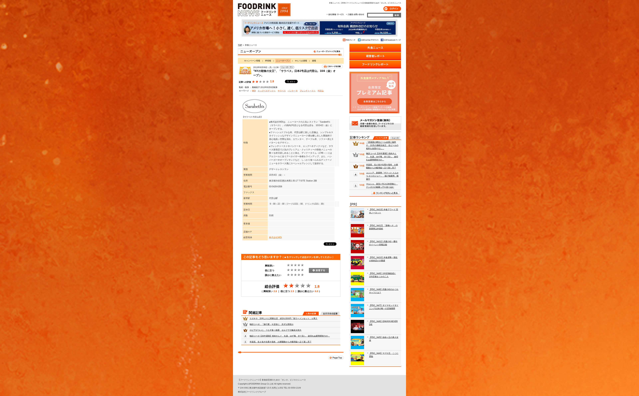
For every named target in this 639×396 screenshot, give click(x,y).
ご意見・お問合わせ (355, 14)
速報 (314, 61)
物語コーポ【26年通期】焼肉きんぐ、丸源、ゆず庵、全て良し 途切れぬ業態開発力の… (290, 336)
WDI (254, 91)
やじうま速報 (301, 61)
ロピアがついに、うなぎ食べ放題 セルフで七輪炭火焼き (276, 330)
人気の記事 (311, 313)
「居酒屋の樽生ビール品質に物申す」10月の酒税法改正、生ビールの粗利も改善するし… (382, 145)
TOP (240, 45)
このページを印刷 (332, 66)
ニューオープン (291, 52)
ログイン (392, 8)
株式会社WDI (275, 237)
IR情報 (268, 61)
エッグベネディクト (267, 91)
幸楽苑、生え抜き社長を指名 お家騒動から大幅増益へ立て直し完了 (281, 342)
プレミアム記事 (381, 138)
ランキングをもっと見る (385, 193)
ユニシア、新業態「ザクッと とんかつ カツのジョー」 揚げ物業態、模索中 (382, 176)
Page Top (336, 358)
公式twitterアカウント (368, 40)
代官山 (321, 91)
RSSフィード (349, 40)
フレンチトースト (308, 91)
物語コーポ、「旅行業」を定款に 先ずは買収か (272, 324)
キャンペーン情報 (252, 61)
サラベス (282, 91)
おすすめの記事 (329, 313)
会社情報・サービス (335, 14)
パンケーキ (293, 91)
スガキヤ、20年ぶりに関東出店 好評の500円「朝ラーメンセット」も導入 (283, 318)
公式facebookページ (390, 40)
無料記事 (394, 138)
